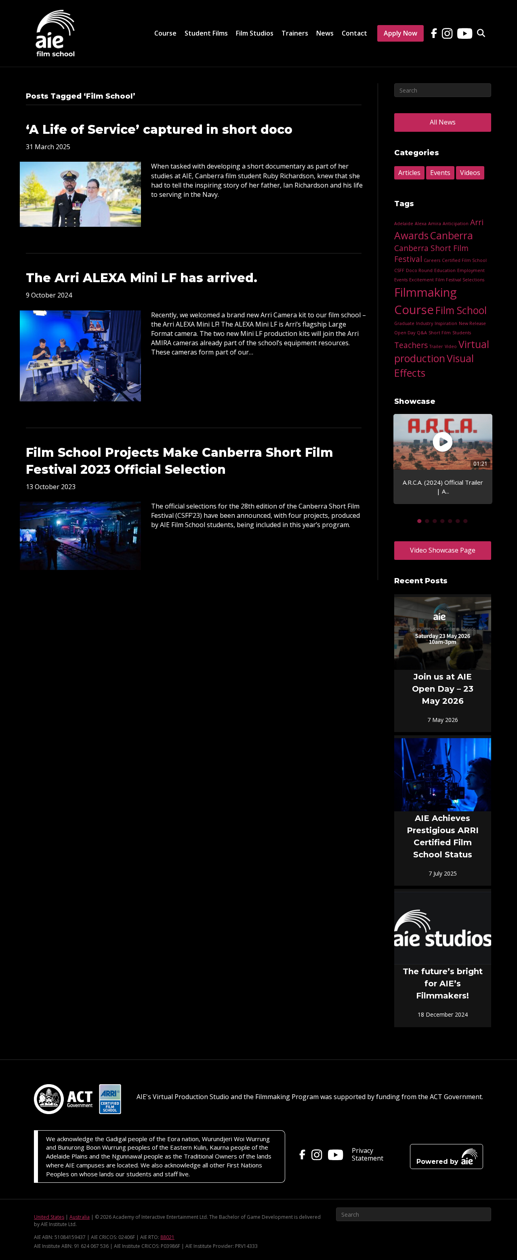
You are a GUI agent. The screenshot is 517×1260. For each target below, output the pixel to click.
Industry (424, 323)
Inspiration (446, 323)
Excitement (421, 280)
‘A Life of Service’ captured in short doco (159, 129)
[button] (446, 1156)
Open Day (404, 333)
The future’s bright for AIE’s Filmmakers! (443, 983)
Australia (79, 1217)
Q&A (422, 333)
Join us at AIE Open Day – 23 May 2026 (442, 689)
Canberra (451, 235)
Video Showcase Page (442, 550)
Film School (461, 310)
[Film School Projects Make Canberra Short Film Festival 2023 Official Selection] (80, 535)
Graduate (404, 323)
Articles (409, 172)
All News (443, 122)
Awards (411, 235)
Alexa (421, 223)
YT (463, 29)
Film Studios (254, 33)
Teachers (411, 345)
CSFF (399, 270)
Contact (354, 33)
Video (451, 346)
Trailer (436, 346)
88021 (167, 1237)
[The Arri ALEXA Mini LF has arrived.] (80, 354)
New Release (472, 323)
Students (461, 333)
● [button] (419, 520)
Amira (434, 223)
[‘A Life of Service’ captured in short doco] (80, 193)
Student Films (206, 33)
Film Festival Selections (459, 280)
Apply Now (400, 33)
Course (165, 33)
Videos (470, 172)
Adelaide (403, 223)
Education (445, 270)
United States (49, 1217)
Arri (476, 222)
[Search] (478, 33)
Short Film (440, 333)
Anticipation (456, 223)
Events (440, 172)
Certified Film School (464, 260)
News (325, 33)
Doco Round (419, 270)
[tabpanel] (442, 459)
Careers (432, 260)
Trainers (295, 33)
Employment (471, 270)
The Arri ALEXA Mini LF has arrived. (141, 277)
